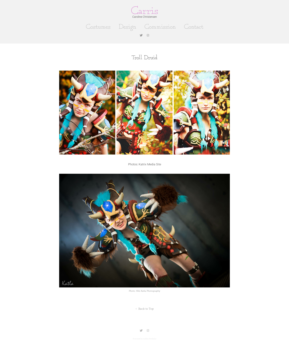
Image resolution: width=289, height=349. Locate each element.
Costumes (98, 27)
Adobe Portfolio (149, 338)
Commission (160, 27)
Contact (193, 27)
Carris (144, 11)
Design (127, 27)
